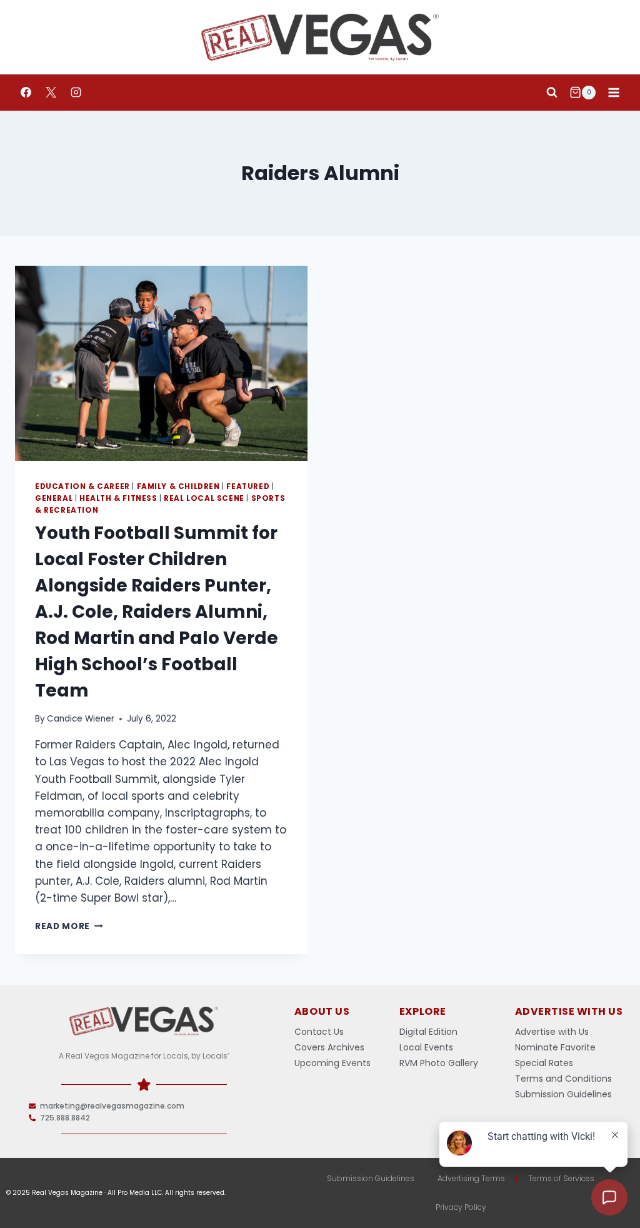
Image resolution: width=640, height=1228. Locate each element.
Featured (247, 486)
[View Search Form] (552, 92)
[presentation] (161, 363)
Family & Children (178, 486)
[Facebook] (25, 92)
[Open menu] (613, 92)
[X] (50, 92)
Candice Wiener (80, 719)
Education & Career (82, 486)
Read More (69, 926)
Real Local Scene (204, 498)
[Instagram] (75, 92)
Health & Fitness (118, 498)
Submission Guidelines (370, 1178)
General (53, 498)
